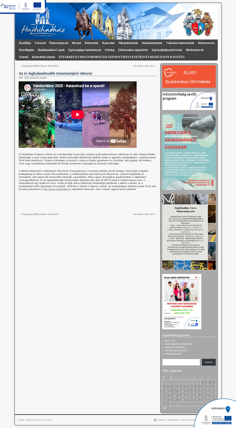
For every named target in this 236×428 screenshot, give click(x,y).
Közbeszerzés (206, 42)
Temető (23, 56)
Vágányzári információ (175, 347)
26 (183, 400)
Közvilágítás (26, 49)
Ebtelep (109, 49)
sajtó (21, 77)
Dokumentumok (152, 42)
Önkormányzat (58, 42)
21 (197, 395)
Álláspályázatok (128, 42)
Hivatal (76, 42)
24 (166, 400)
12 (183, 391)
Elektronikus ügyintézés (133, 49)
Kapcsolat (108, 42)
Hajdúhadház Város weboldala (39, 420)
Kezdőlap (25, 42)
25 (174, 400)
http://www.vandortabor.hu (57, 189)
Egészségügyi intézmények (84, 49)
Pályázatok (91, 42)
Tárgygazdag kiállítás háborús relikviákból (38, 66)
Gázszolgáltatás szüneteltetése (179, 344)
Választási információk (180, 42)
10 (166, 391)
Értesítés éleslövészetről (176, 350)
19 (183, 395)
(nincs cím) (170, 340)
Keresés (209, 362)
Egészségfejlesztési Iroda (167, 49)
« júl (164, 408)
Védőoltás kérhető (173, 354)
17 (166, 395)
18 (174, 395)
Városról (40, 42)
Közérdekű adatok (43, 56)
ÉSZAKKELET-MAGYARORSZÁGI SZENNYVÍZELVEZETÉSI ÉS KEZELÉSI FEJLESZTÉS (122, 56)
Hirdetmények (195, 49)
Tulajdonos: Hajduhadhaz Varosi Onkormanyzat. (178, 420)
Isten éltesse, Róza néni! (145, 66)
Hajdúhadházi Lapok (51, 49)
